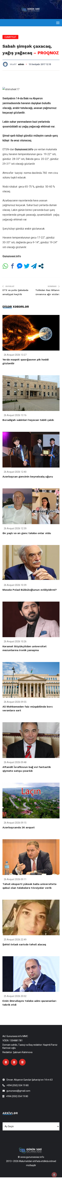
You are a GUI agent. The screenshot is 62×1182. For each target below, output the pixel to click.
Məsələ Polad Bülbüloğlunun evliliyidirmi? (29, 589)
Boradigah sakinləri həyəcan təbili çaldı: (28, 420)
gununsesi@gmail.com (18, 1090)
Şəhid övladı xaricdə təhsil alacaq (24, 944)
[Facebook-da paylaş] (12, 266)
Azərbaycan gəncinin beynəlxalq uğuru (27, 476)
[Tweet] (27, 266)
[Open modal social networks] (41, 266)
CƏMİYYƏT (10, 37)
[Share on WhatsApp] (5, 266)
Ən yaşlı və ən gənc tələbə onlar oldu (26, 533)
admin (21, 64)
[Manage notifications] (54, 1174)
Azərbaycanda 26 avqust (18, 827)
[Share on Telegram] (34, 266)
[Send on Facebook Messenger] (19, 266)
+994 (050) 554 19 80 (17, 1085)
